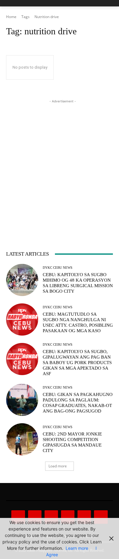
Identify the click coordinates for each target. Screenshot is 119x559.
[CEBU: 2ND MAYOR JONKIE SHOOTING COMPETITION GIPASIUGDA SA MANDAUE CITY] (22, 439)
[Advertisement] (59, 164)
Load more (58, 466)
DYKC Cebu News (57, 267)
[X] (84, 517)
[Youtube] (100, 517)
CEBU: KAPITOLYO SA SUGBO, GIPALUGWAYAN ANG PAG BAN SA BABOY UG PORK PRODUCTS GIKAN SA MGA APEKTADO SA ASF (77, 362)
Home (11, 16)
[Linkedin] (51, 517)
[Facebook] (18, 517)
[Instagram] (34, 517)
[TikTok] (67, 517)
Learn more (77, 548)
